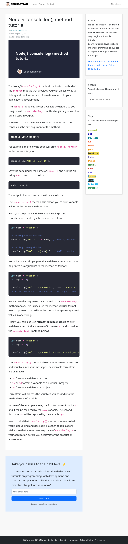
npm (90, 168)
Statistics (93, 187)
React (91, 180)
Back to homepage (69, 540)
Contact (50, 4)
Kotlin (91, 157)
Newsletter (116, 4)
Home (34, 4)
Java (90, 149)
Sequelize (93, 183)
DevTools (93, 137)
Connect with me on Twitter (102, 65)
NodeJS (92, 164)
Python (92, 176)
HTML (91, 145)
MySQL (92, 161)
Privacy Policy (86, 540)
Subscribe (44, 498)
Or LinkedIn (94, 68)
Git (89, 141)
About (41, 4)
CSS (90, 134)
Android (92, 130)
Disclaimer (100, 540)
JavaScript (93, 153)
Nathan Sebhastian (19, 30)
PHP (90, 172)
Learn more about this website (103, 61)
